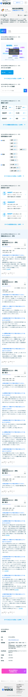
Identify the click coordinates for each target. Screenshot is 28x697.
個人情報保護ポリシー (20, 689)
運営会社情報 (19, 686)
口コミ (9, 31)
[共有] (26, 12)
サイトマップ (19, 692)
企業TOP (3, 31)
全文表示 (9, 269)
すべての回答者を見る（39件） (13, 224)
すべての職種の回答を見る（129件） (13, 125)
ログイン (18, 2)
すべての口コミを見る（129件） (13, 78)
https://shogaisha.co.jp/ (13, 639)
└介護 (3, 16)
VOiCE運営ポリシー (20, 684)
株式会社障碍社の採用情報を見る (13, 671)
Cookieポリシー (19, 691)
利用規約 (18, 687)
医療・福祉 (4, 15)
